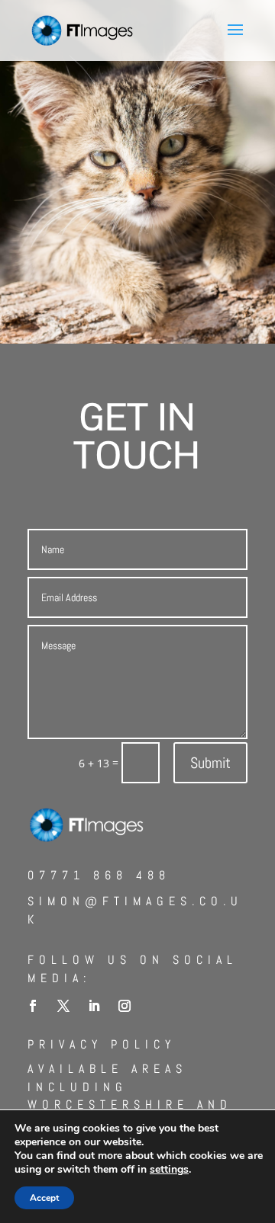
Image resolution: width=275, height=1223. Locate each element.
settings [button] (169, 1169)
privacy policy (102, 1044)
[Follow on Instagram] (124, 1006)
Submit (210, 763)
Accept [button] (44, 1198)
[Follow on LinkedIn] (94, 1006)
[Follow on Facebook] (33, 1006)
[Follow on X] (63, 1006)
